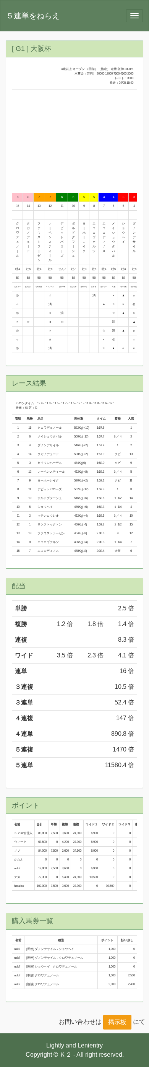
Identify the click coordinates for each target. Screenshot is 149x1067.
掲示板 (117, 1022)
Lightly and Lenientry (74, 1045)
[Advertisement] (74, 141)
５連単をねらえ (33, 15)
